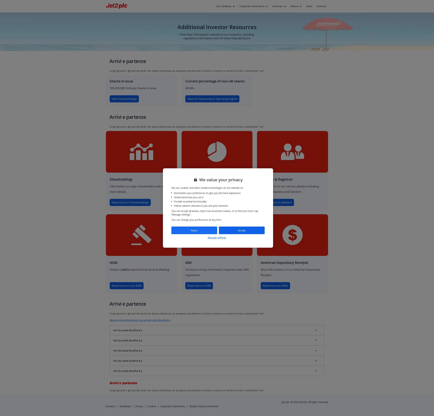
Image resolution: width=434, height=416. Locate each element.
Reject (194, 230)
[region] (218, 208)
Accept (241, 230)
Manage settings (217, 237)
